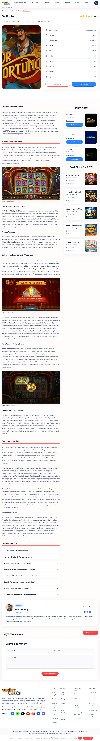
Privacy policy (88, 738)
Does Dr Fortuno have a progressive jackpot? (19, 582)
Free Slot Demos (20, 3)
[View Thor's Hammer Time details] (91, 230)
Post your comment (50, 673)
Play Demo (57, 84)
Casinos (35, 3)
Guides (67, 3)
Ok (80, 738)
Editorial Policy (93, 710)
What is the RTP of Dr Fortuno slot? (16, 551)
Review (18, 11)
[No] (98, 738)
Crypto (46, 3)
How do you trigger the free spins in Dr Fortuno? (20, 570)
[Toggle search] (96, 3)
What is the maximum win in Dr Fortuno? (18, 563)
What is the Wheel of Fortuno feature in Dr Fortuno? (22, 576)
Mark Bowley (30, 22)
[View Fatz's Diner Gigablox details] (91, 246)
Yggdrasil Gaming (90, 30)
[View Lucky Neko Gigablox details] (91, 196)
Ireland (54, 722)
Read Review (70, 121)
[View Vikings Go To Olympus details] (91, 213)
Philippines (64, 699)
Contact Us (92, 699)
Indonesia (55, 718)
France (54, 714)
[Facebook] (90, 612)
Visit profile (87, 607)
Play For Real (84, 84)
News (77, 3)
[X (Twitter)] (23, 713)
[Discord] (43, 713)
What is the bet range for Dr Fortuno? (17, 588)
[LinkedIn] (85, 612)
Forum (87, 3)
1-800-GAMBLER (35, 709)
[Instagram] (87, 612)
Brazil (54, 699)
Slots (57, 3)
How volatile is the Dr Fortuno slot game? (18, 557)
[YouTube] (28, 713)
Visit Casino (74, 124)
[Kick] (18, 713)
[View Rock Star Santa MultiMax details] (91, 179)
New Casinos (77, 719)
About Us (92, 688)
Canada (54, 703)
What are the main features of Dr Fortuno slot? (20, 595)
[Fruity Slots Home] (24, 691)
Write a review (90, 633)
